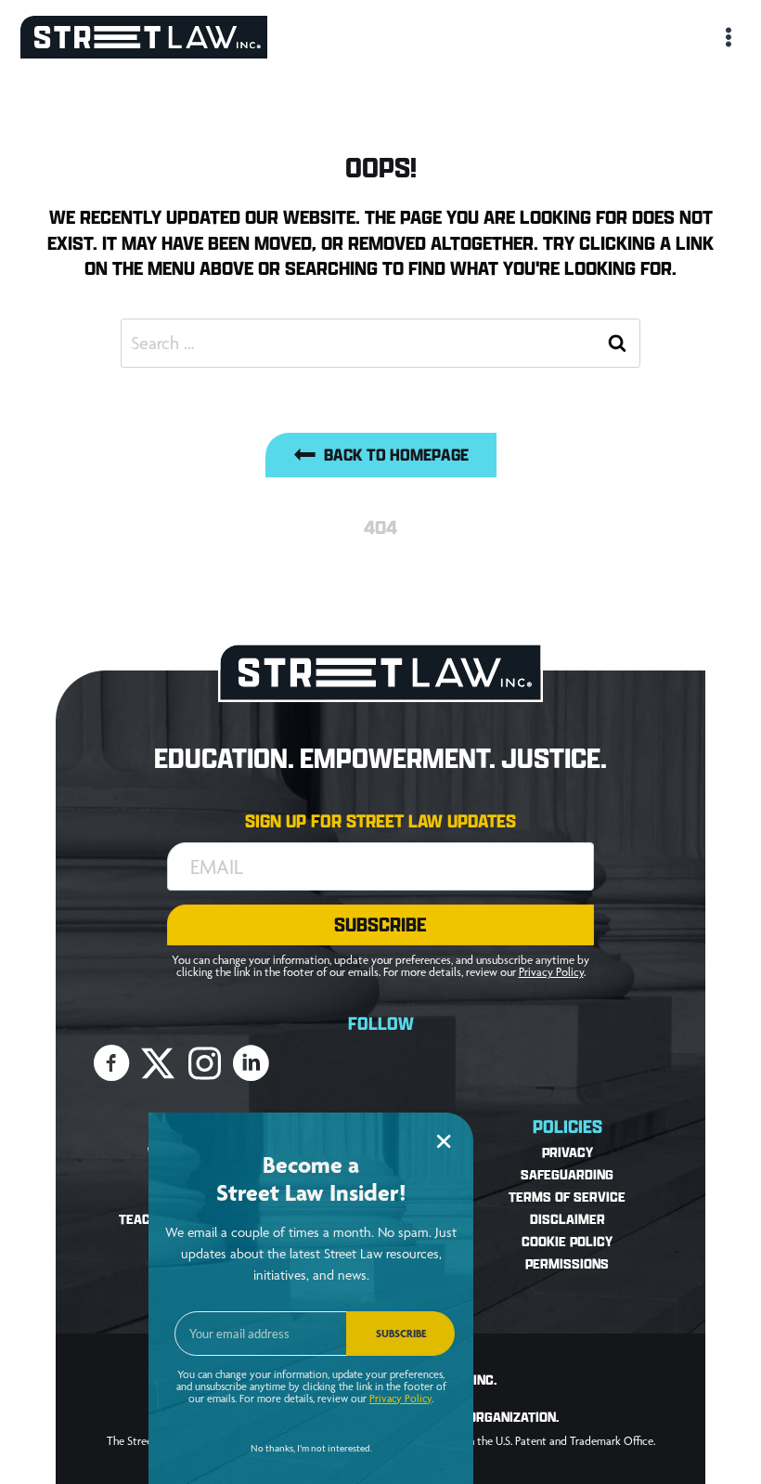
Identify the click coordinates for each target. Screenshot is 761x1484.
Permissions (567, 1264)
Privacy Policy (551, 972)
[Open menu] (726, 36)
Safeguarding (567, 1175)
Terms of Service (567, 1197)
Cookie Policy (567, 1242)
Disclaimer (567, 1220)
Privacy (567, 1153)
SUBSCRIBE (401, 1333)
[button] (380, 925)
